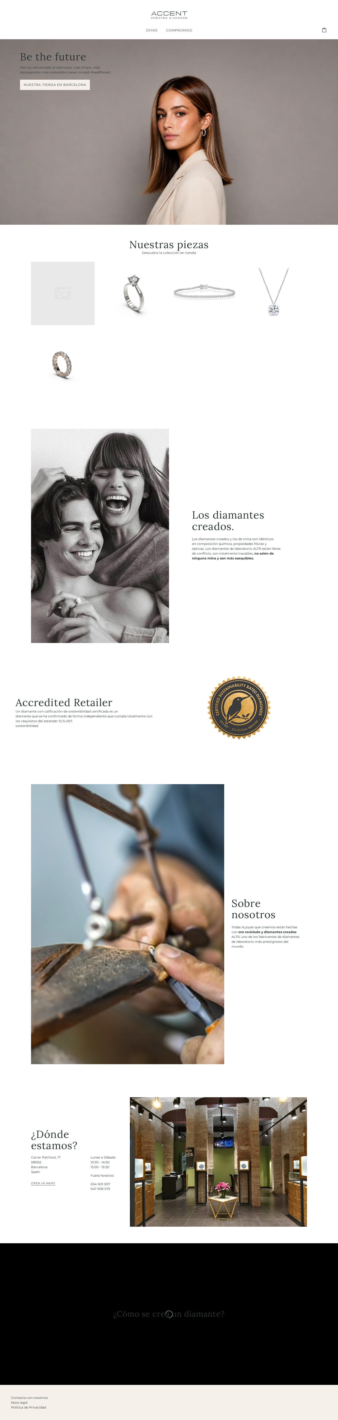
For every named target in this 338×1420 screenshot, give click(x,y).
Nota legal (19, 1402)
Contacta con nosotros (29, 1398)
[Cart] (325, 30)
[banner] (169, 13)
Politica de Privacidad (28, 1407)
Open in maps (43, 1183)
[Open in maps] (218, 1162)
